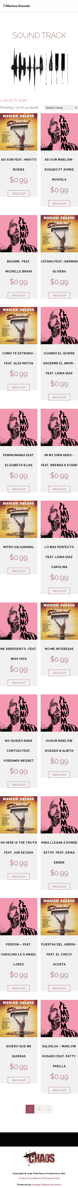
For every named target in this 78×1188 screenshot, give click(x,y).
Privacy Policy (52, 1178)
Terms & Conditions (30, 1178)
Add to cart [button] (18, 193)
